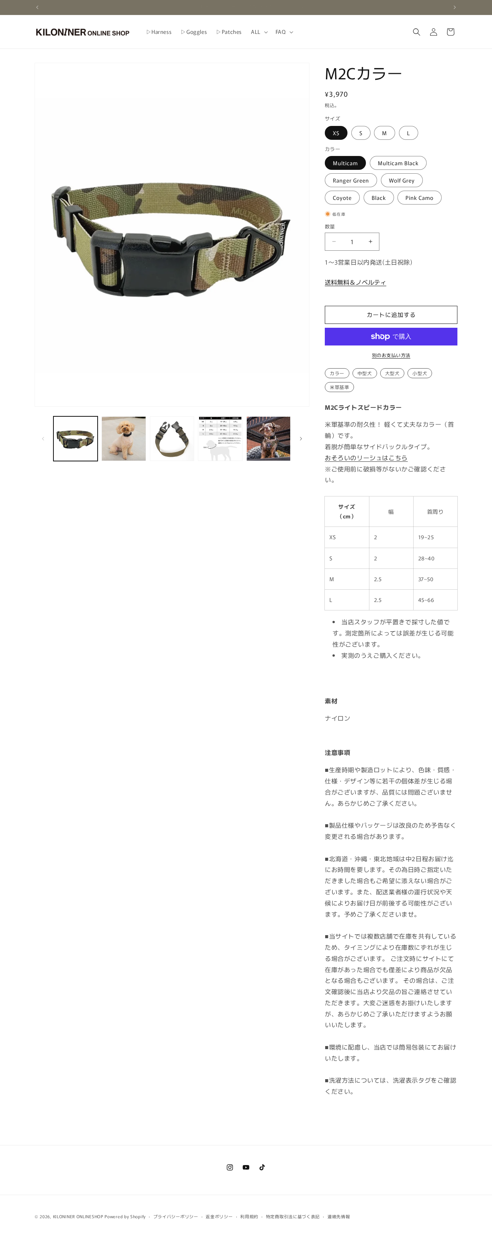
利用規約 (249, 1216)
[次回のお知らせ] (454, 7)
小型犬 (419, 373)
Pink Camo (420, 197)
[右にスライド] (301, 438)
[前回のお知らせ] (37, 7)
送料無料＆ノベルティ (355, 282)
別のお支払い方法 (391, 355)
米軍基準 (339, 387)
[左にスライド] (43, 438)
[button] (258, 31)
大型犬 (392, 373)
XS (336, 133)
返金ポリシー (219, 1216)
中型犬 (364, 373)
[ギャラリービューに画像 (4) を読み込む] (220, 438)
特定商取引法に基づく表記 (293, 1216)
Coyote (342, 197)
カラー (337, 373)
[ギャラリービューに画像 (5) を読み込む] (268, 438)
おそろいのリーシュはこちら (366, 457)
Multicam (345, 163)
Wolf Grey (402, 180)
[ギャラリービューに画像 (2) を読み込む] (123, 438)
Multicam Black (398, 163)
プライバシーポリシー (175, 1216)
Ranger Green (351, 180)
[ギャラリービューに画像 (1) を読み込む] (75, 438)
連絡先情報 (338, 1216)
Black (379, 197)
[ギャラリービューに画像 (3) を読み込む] (172, 438)
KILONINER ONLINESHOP (78, 1216)
